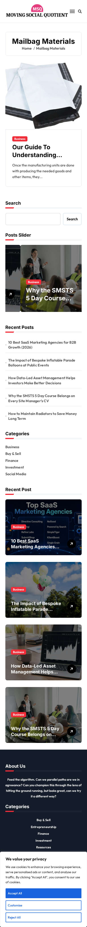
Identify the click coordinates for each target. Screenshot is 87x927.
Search (13, 203)
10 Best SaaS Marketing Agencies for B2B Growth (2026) (42, 344)
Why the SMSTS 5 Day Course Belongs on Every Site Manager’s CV (41, 398)
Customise (15, 905)
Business (19, 139)
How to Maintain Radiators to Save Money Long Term (42, 416)
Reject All (14, 917)
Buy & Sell (13, 453)
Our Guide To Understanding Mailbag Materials (38, 154)
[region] (43, 889)
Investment (14, 467)
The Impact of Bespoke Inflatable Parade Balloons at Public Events (41, 362)
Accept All (15, 893)
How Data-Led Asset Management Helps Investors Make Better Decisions (41, 380)
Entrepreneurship (43, 827)
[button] (77, 280)
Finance (11, 460)
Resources (43, 847)
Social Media (15, 474)
